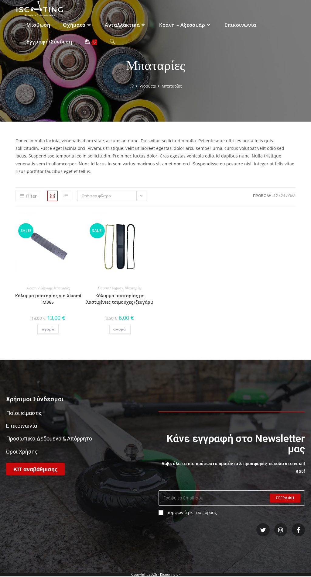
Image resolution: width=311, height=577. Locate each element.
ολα (292, 195)
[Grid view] (52, 196)
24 (283, 195)
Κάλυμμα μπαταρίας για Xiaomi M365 (48, 299)
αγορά (48, 329)
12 (276, 195)
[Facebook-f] (298, 529)
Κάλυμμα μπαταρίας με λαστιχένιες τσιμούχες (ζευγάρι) (119, 299)
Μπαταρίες (61, 288)
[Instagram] (280, 529)
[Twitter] (262, 529)
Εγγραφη (285, 497)
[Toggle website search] (112, 41)
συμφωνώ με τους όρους (191, 512)
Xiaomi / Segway (39, 288)
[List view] (66, 196)
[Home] (132, 86)
